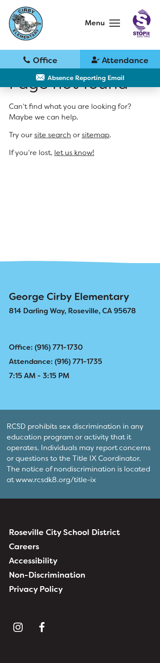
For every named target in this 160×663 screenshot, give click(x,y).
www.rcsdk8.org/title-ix (56, 479)
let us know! (74, 152)
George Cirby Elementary (69, 296)
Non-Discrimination (47, 575)
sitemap (95, 135)
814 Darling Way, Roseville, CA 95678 (72, 311)
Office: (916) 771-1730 (46, 347)
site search (52, 135)
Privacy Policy (36, 589)
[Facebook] (42, 627)
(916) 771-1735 (120, 59)
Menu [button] (95, 23)
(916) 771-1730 (40, 59)
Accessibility (33, 560)
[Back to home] (26, 23)
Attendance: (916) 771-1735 (55, 361)
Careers (24, 546)
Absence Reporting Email (86, 78)
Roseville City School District (64, 532)
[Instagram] (18, 627)
